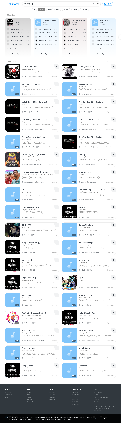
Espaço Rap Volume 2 (90, 177)
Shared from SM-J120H (95, 340)
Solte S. (26, 217)
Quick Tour (30, 397)
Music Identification (99, 402)
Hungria (30, 107)
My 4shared (41, 182)
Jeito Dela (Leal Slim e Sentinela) (43, 107)
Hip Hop (25, 177)
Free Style (83, 160)
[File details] (12, 71)
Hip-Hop (91, 160)
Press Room (8, 394)
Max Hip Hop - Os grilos (100, 89)
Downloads (96, 252)
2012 (98, 195)
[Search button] (98, 4)
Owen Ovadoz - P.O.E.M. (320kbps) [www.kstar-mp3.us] (94, 287)
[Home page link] (14, 4)
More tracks (10, 49)
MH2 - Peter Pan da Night (43, 89)
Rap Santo (33, 177)
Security (96, 399)
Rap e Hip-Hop (27, 335)
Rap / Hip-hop (83, 283)
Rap (81, 72)
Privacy (96, 394)
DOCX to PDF (75, 397)
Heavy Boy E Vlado (100, 160)
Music (41, 9)
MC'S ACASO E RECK (42, 72)
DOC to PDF (75, 392)
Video (50, 9)
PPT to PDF (75, 402)
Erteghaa (32, 212)
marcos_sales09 (29, 199)
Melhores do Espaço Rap (94, 182)
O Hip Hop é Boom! (33, 195)
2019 (39, 177)
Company (52, 392)
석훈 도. (83, 287)
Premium (8, 392)
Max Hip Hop (31, 89)
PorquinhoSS (85, 235)
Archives (84, 9)
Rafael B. (26, 235)
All (34, 9)
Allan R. (83, 182)
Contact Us (30, 402)
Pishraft (89, 212)
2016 (42, 195)
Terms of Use (98, 392)
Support (29, 392)
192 (34, 252)
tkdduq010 (27, 323)
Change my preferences (66, 419)
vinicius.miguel (28, 358)
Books (75, 9)
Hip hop (82, 230)
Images (66, 9)
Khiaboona (33, 283)
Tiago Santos (85, 252)
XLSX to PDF (75, 404)
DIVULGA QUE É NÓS (28, 72)
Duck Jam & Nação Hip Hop (35, 160)
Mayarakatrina (28, 340)
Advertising (52, 394)
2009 (101, 230)
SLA (95, 404)
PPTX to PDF (75, 394)
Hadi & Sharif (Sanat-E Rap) (45, 283)
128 (34, 217)
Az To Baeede (40, 265)
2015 (46, 230)
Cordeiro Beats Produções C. (29, 182)
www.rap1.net (90, 195)
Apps (57, 9)
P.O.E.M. (92, 283)
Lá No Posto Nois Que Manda (88, 124)
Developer (52, 399)
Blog (6, 397)
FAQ (28, 394)
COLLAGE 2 (33, 318)
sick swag (91, 199)
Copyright (52, 397)
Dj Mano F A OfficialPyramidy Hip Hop (94, 72)
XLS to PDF (75, 399)
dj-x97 (82, 199)
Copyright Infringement (101, 397)
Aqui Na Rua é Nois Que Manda (36, 142)
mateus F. (83, 340)
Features (30, 399)
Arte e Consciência (92, 230)
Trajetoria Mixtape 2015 (36, 230)
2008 (43, 335)
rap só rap (36, 335)
